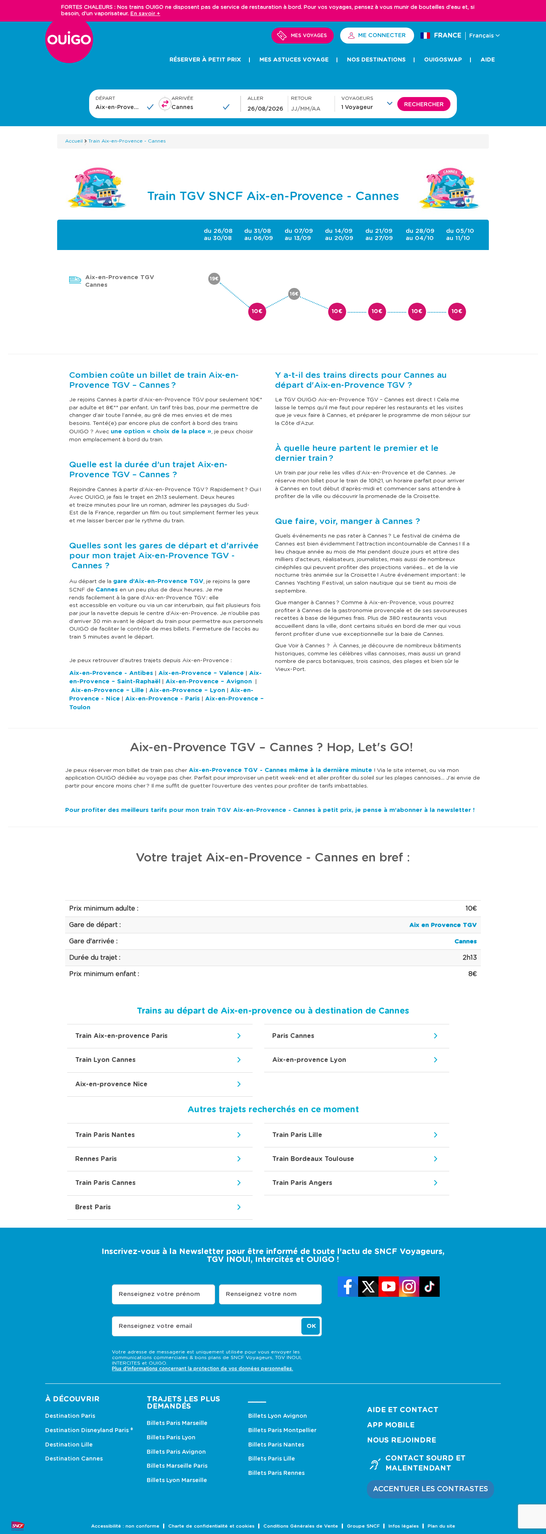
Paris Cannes (293, 1036)
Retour (301, 98)
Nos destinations (376, 60)
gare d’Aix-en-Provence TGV (158, 581)
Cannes (107, 590)
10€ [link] (257, 311)
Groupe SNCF (363, 1526)
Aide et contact (402, 1410)
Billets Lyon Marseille (177, 1480)
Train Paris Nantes (105, 1135)
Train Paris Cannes (105, 1183)
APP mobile (390, 1425)
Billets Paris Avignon (176, 1452)
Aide (487, 60)
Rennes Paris (96, 1159)
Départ (105, 98)
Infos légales (404, 1526)
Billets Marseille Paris (177, 1466)
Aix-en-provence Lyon (309, 1060)
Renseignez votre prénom (159, 1294)
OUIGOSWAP (443, 60)
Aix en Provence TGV (443, 925)
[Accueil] (69, 44)
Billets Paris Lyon (171, 1438)
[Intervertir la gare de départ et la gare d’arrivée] (165, 103)
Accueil (74, 141)
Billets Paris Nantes (276, 1445)
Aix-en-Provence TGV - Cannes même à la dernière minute (280, 770)
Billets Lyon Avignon (277, 1416)
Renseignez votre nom (261, 1294)
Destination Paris (70, 1416)
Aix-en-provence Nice (111, 1084)
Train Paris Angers (302, 1183)
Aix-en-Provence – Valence (201, 673)
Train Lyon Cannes (105, 1060)
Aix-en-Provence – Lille (107, 690)
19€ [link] (214, 278)
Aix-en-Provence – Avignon (208, 682)
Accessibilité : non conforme (125, 1526)
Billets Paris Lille (271, 1459)
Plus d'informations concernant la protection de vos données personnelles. (202, 1368)
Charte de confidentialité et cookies (211, 1526)
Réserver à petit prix (205, 60)
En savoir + (145, 13)
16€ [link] (294, 294)
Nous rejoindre (401, 1440)
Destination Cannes (74, 1459)
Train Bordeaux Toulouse (313, 1159)
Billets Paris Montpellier (282, 1430)
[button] (369, 103)
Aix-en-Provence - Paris (162, 699)
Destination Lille (69, 1445)
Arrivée (182, 98)
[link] (348, 1286)
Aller (255, 98)
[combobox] (119, 107)
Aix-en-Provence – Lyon (187, 690)
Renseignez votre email (155, 1326)
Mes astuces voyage (294, 60)
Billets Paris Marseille (177, 1423)
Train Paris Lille (297, 1135)
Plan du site (441, 1526)
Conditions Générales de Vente (300, 1526)
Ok (311, 1326)
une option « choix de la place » (161, 432)
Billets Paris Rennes (276, 1473)
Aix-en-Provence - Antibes (111, 673)
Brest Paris (93, 1207)
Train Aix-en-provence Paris (121, 1036)
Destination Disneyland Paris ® (89, 1430)
